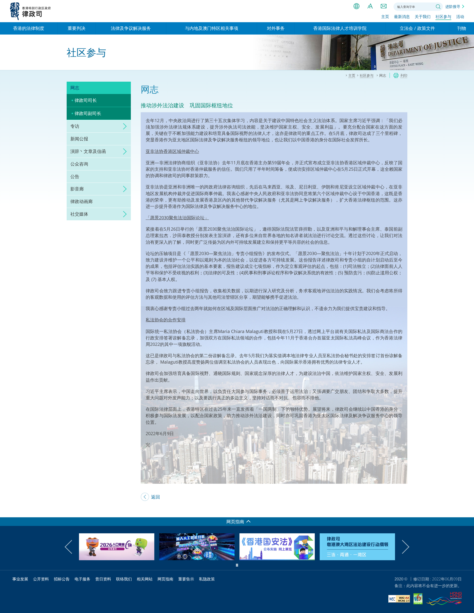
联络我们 (383, 6)
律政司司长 (86, 100)
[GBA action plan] (357, 558)
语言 (356, 6)
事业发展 (20, 579)
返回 (155, 497)
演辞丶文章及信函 (88, 151)
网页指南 (165, 579)
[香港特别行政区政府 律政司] (30, 11)
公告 (74, 176)
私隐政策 (207, 579)
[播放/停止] (237, 565)
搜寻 (438, 6)
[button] (72, 547)
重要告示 (186, 579)
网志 (74, 88)
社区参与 (443, 16)
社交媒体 (79, 214)
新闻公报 (79, 139)
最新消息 (402, 16)
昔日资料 (103, 579)
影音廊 (77, 189)
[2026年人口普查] (116, 558)
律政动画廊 (81, 201)
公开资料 (41, 579)
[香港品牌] (444, 599)
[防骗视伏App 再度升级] (197, 558)
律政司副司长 (88, 113)
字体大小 (370, 6)
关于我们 (423, 16)
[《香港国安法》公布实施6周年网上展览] (277, 558)
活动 (460, 16)
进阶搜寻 (452, 6)
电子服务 (82, 579)
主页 (385, 16)
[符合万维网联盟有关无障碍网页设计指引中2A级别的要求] (399, 599)
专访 (74, 126)
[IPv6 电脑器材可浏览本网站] (418, 599)
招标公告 (62, 579)
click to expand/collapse (123, 126)
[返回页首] (467, 510)
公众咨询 (79, 164)
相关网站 (145, 579)
